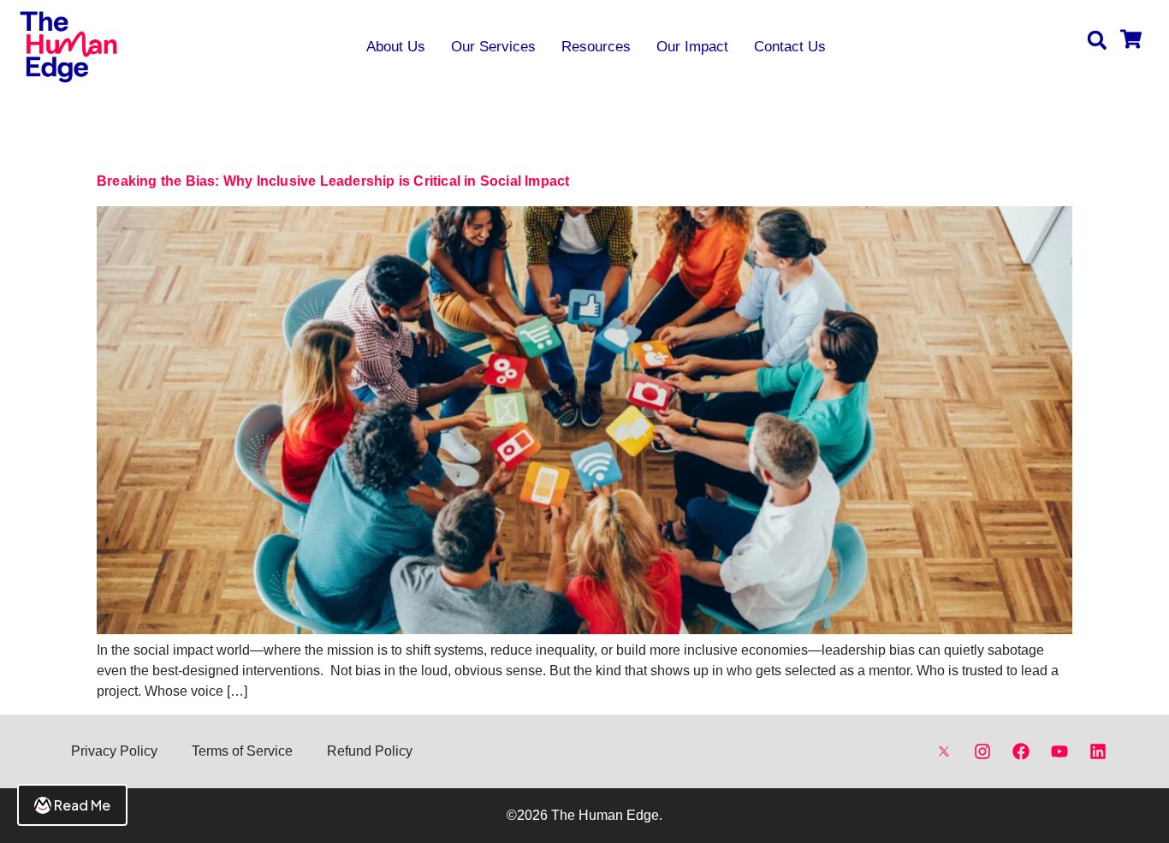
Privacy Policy (114, 751)
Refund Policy (369, 751)
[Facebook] (1021, 751)
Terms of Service (242, 751)
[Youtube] (1059, 751)
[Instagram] (982, 751)
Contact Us (790, 47)
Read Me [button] (82, 805)
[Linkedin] (1098, 751)
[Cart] (1131, 40)
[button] (1097, 40)
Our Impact (692, 47)
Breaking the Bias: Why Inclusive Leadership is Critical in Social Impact (335, 181)
